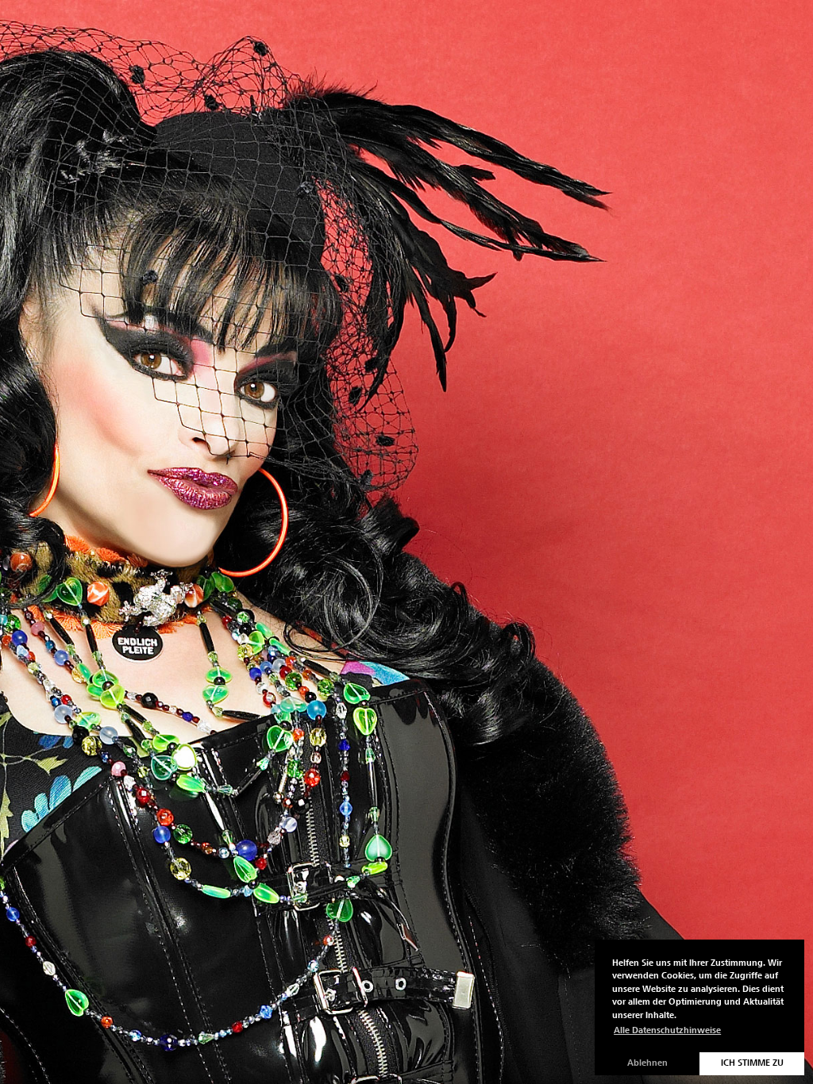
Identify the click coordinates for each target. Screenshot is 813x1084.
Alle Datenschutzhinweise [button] (667, 1030)
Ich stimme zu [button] (752, 1063)
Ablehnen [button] (647, 1063)
